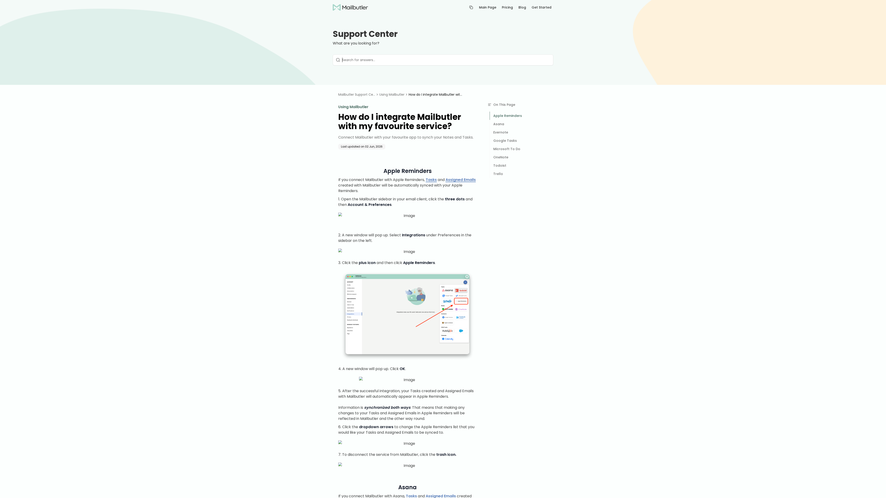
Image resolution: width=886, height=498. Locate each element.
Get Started (541, 7)
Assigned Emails (461, 179)
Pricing (507, 7)
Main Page (487, 7)
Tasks (431, 179)
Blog (522, 7)
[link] (436, 94)
